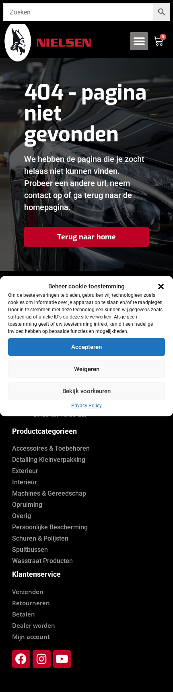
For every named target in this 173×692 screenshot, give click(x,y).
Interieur (24, 482)
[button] (161, 286)
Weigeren (86, 369)
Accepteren (86, 347)
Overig (21, 516)
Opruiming (27, 504)
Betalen (23, 614)
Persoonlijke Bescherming (50, 527)
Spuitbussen (30, 549)
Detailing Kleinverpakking (48, 459)
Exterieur (25, 471)
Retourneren (31, 603)
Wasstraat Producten (42, 561)
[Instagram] (42, 659)
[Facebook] (21, 659)
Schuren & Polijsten (40, 538)
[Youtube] (62, 659)
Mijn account (31, 637)
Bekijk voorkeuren (86, 391)
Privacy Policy (86, 405)
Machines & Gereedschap (49, 493)
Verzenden (27, 592)
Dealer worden (33, 625)
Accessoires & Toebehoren (51, 448)
